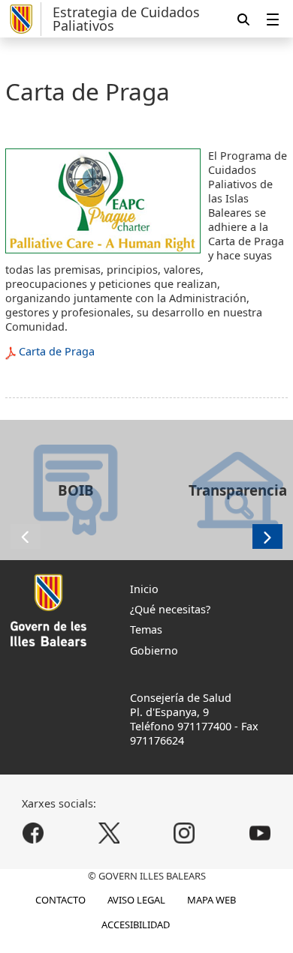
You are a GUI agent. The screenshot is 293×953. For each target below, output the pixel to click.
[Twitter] (108, 832)
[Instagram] (184, 832)
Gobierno (154, 650)
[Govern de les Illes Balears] (23, 19)
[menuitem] (273, 19)
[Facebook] (33, 832)
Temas (146, 629)
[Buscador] (243, 19)
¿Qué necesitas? (170, 609)
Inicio (144, 589)
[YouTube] (259, 832)
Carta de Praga (57, 351)
